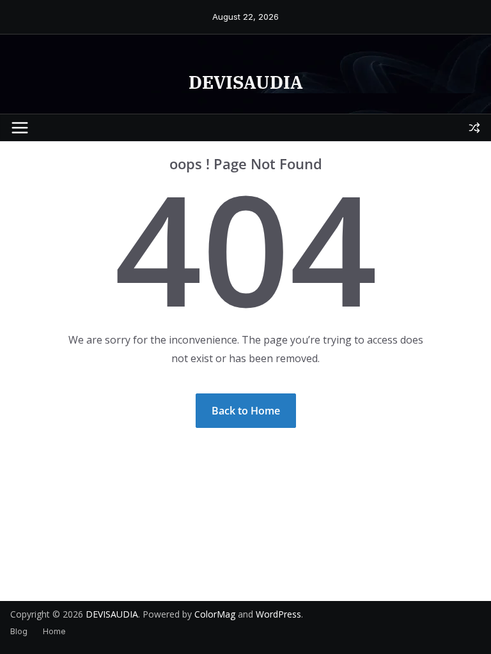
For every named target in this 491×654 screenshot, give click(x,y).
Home (54, 631)
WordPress (278, 614)
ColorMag (214, 614)
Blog (18, 631)
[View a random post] (474, 127)
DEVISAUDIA (246, 82)
